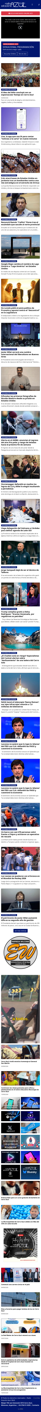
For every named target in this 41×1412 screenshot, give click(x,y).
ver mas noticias (20, 931)
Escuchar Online (10, 54)
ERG (21, 1409)
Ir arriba (37, 1398)
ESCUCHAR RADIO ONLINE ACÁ (21, 13)
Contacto (35, 1405)
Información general (9, 89)
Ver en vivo (23, 54)
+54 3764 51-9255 (24, 1405)
